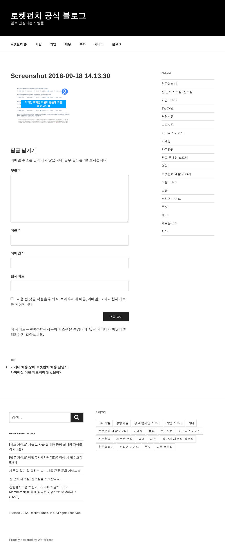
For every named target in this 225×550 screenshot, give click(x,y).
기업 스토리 (169, 100)
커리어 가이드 (171, 198)
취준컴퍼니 (169, 83)
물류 (164, 190)
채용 (68, 44)
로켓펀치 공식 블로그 (48, 15)
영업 (164, 165)
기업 (53, 44)
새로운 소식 (169, 223)
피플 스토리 (169, 182)
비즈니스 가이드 (172, 133)
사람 (38, 44)
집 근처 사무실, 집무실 (177, 92)
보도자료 (167, 124)
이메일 (17, 253)
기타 (164, 231)
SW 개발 (167, 108)
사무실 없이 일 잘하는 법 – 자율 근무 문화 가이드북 (44, 470)
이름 (15, 230)
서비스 (98, 44)
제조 (164, 215)
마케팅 (166, 141)
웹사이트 (18, 276)
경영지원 (167, 116)
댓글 (15, 170)
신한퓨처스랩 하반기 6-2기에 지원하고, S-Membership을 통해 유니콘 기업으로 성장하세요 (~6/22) (42, 492)
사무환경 (167, 149)
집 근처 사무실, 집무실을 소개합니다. (35, 479)
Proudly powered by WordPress (31, 539)
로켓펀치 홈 (19, 44)
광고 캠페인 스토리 (174, 157)
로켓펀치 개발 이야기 (176, 174)
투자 (83, 44)
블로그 (116, 44)
